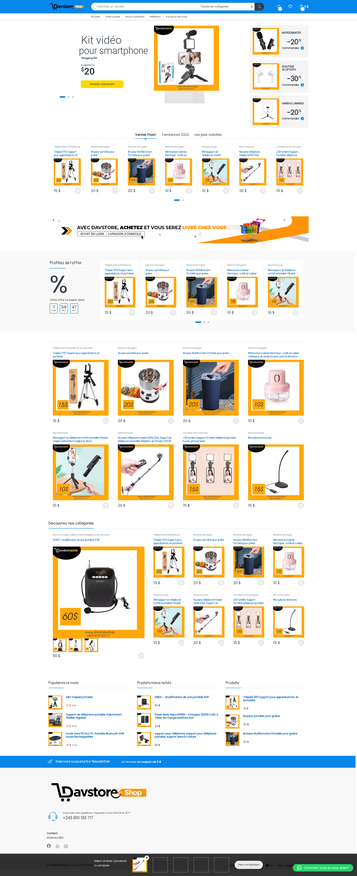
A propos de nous (176, 16)
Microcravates (256, 432)
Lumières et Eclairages (288, 146)
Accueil (95, 16)
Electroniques (209, 146)
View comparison (249, 865)
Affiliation (155, 16)
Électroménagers (100, 146)
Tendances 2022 (175, 134)
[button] (177, 200)
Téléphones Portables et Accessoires (67, 148)
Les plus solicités (208, 134)
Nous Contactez (135, 16)
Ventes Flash (145, 134)
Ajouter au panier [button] (76, 191)
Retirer (146, 858)
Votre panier (112, 16)
